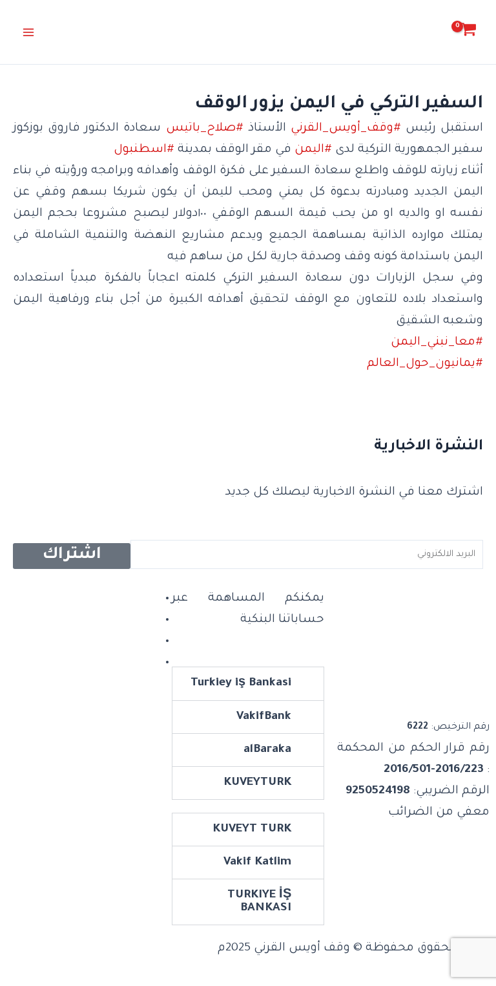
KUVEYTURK (257, 783)
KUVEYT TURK (251, 829)
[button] (248, 683)
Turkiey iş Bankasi (241, 683)
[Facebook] (154, 598)
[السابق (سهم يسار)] (22, 493)
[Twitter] (154, 641)
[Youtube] (154, 662)
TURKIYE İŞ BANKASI (259, 902)
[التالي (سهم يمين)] (473, 493)
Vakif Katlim (257, 862)
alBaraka (267, 750)
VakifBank (263, 717)
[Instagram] (154, 620)
